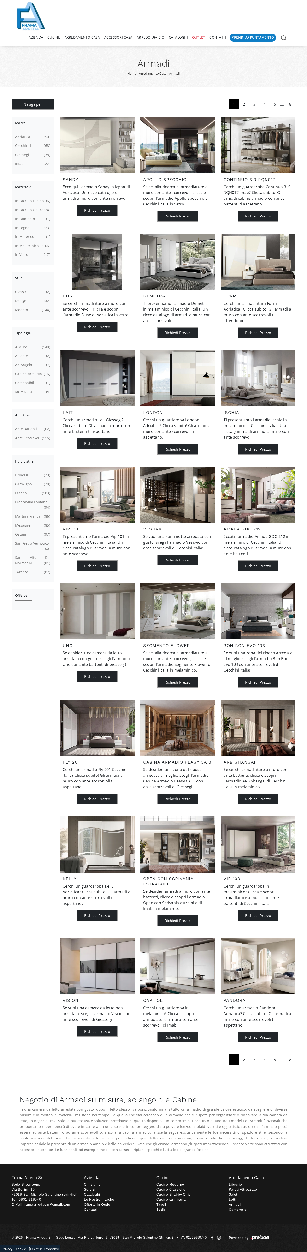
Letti (232, 1199)
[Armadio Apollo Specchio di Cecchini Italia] (177, 145)
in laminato (32, 219)
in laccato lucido (32, 201)
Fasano (32, 493)
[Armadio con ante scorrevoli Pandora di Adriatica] (258, 966)
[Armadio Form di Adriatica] (258, 262)
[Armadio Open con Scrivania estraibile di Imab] (177, 844)
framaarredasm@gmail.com (47, 1204)
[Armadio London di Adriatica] (177, 378)
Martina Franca (32, 516)
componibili (32, 382)
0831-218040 (30, 1199)
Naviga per (33, 104)
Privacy (7, 1249)
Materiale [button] (23, 187)
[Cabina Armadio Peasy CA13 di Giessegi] (177, 728)
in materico (32, 236)
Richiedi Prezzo (97, 210)
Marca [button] (20, 123)
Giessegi (32, 154)
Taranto (32, 572)
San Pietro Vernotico (32, 546)
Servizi (89, 1189)
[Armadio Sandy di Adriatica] (97, 145)
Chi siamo (92, 1184)
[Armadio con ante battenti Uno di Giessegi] (97, 611)
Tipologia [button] (23, 333)
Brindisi (32, 475)
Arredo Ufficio (151, 37)
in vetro (32, 254)
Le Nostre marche (99, 1199)
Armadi (174, 73)
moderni (32, 309)
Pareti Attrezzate (243, 1189)
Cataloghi (178, 37)
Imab (32, 163)
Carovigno (32, 484)
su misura (32, 391)
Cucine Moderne (170, 1184)
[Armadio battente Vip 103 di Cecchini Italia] (258, 844)
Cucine (53, 37)
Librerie (235, 1184)
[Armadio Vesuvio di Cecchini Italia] (177, 495)
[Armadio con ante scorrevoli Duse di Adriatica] (97, 262)
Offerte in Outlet (98, 1204)
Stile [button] (19, 278)
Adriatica (32, 136)
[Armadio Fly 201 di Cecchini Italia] (97, 728)
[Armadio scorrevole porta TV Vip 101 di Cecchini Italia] (97, 495)
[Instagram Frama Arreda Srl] (218, 1237)
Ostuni (32, 534)
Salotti (234, 1194)
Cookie (21, 1249)
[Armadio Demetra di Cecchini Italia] (177, 262)
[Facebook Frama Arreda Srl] (212, 1237)
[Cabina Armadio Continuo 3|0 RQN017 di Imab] (258, 145)
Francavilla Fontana (32, 505)
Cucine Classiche (171, 1189)
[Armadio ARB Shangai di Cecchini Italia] (258, 728)
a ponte (32, 356)
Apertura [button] (22, 415)
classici (32, 291)
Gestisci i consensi (45, 1249)
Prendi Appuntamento (253, 37)
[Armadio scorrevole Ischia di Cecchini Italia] (258, 378)
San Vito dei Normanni (32, 560)
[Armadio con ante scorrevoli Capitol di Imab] (177, 966)
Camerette (238, 1209)
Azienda (36, 37)
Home (131, 73)
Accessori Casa (118, 37)
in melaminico (32, 245)
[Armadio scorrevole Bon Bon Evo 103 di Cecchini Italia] (258, 611)
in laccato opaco (32, 209)
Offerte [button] (21, 595)
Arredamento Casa (82, 37)
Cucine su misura (171, 1199)
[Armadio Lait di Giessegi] (97, 378)
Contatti (217, 37)
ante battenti (32, 429)
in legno (32, 227)
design (32, 300)
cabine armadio (32, 374)
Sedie (161, 1209)
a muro (32, 347)
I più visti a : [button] (25, 461)
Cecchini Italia (32, 145)
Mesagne (32, 525)
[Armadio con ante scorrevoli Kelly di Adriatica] (97, 844)
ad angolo (32, 364)
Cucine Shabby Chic (173, 1194)
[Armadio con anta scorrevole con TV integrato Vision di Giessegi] (97, 966)
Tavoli (161, 1204)
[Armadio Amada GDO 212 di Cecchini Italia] (258, 495)
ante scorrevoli (32, 438)
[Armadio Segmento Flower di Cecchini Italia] (177, 611)
